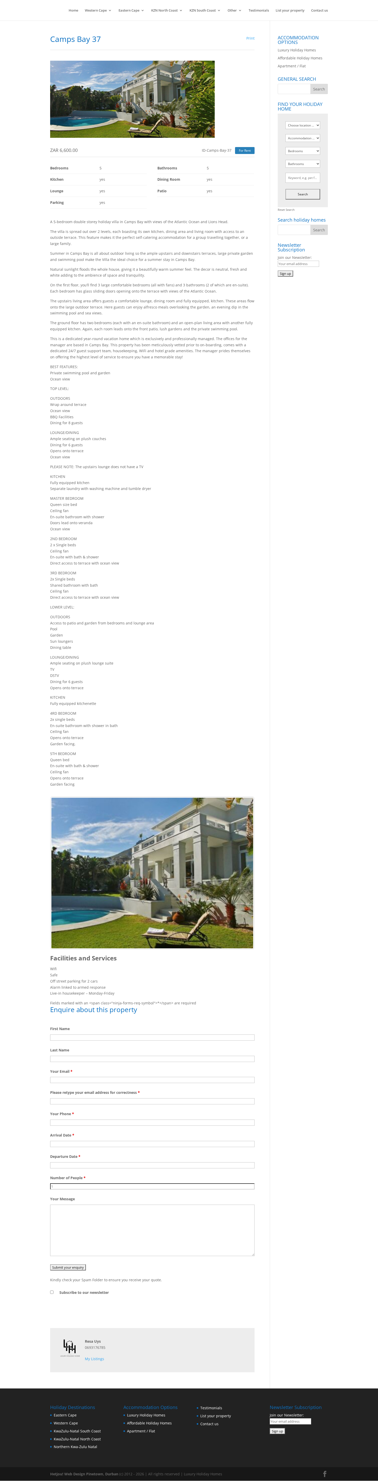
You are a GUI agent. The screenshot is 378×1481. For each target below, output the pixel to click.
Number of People (68, 1177)
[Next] (243, 873)
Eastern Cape (129, 10)
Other (232, 10)
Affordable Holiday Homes (300, 58)
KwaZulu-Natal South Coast (77, 1431)
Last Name (59, 1050)
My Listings (94, 1358)
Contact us (319, 10)
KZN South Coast (203, 10)
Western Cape (96, 10)
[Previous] (61, 873)
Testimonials (259, 10)
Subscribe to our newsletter (84, 1292)
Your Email (61, 1071)
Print (250, 38)
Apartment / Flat (292, 65)
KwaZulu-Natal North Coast (77, 1439)
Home (73, 10)
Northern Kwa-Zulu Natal (75, 1446)
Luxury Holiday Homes (297, 50)
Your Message (62, 1198)
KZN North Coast (164, 10)
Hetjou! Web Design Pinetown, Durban (84, 1473)
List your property (290, 10)
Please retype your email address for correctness (95, 1092)
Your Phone (62, 1113)
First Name (60, 1028)
